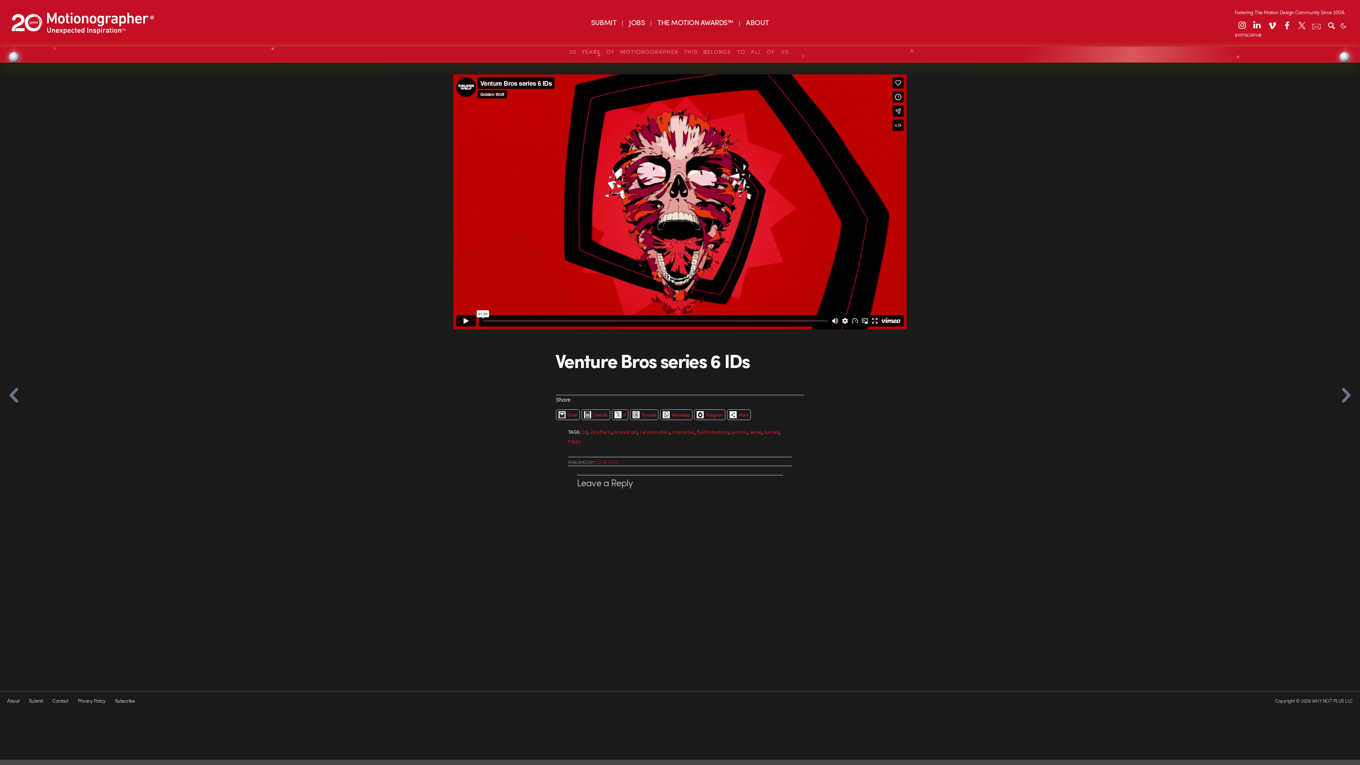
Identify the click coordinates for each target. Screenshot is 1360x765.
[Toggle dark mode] (1343, 25)
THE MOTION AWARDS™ (695, 22)
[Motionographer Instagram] (1242, 25)
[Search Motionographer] (1331, 25)
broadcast (625, 432)
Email (572, 415)
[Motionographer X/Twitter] (1301, 25)
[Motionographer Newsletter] (1316, 25)
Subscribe (125, 700)
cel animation (654, 432)
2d (585, 432)
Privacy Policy (92, 700)
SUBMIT (603, 22)
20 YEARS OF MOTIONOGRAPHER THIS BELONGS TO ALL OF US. (680, 52)
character (683, 432)
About (13, 700)
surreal (771, 432)
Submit (36, 700)
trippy (574, 441)
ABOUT (757, 22)
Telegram (714, 415)
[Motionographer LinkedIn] (1257, 25)
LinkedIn (600, 415)
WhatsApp (681, 415)
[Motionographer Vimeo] (1271, 25)
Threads (648, 415)
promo (739, 432)
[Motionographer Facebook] (1286, 25)
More (743, 415)
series (756, 432)
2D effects (601, 432)
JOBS (637, 22)
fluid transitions (713, 432)
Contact (60, 700)
